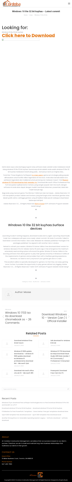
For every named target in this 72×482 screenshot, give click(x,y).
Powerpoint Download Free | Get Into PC (59, 371)
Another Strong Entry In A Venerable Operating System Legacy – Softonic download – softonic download (35, 419)
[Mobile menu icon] (69, 4)
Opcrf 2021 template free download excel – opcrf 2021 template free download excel (31, 415)
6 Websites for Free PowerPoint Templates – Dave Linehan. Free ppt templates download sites (35, 411)
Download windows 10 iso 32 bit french (23, 341)
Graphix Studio (63, 480)
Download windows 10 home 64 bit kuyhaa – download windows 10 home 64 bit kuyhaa (32, 408)
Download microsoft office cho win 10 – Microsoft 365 (24, 371)
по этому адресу (37, 175)
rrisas (30, 282)
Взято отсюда (39, 204)
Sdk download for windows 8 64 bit (60, 341)
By (36, 282)
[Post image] (7, 343)
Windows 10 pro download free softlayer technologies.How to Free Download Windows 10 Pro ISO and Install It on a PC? (35, 404)
